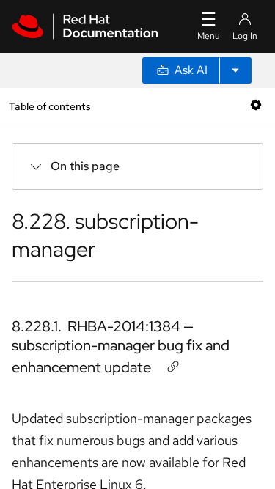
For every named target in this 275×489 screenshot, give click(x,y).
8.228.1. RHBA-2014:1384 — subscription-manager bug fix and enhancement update (121, 347)
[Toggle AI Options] (235, 70)
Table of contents (49, 106)
